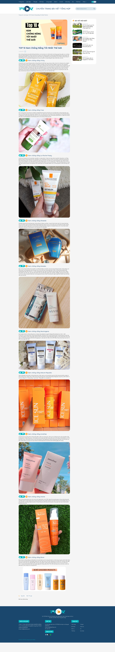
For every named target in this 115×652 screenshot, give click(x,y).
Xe (72, 1)
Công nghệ (49, 1)
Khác (84, 1)
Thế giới (35, 1)
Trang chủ (21, 1)
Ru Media (33, 639)
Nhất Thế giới (29, 595)
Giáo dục (82, 626)
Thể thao (78, 1)
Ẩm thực (42, 1)
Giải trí (55, 1)
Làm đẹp (28, 1)
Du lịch (61, 1)
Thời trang (73, 624)
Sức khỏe (82, 630)
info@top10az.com (25, 629)
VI (92, 1)
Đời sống (67, 1)
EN (95, 1)
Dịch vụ (72, 628)
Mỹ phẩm (23, 595)
